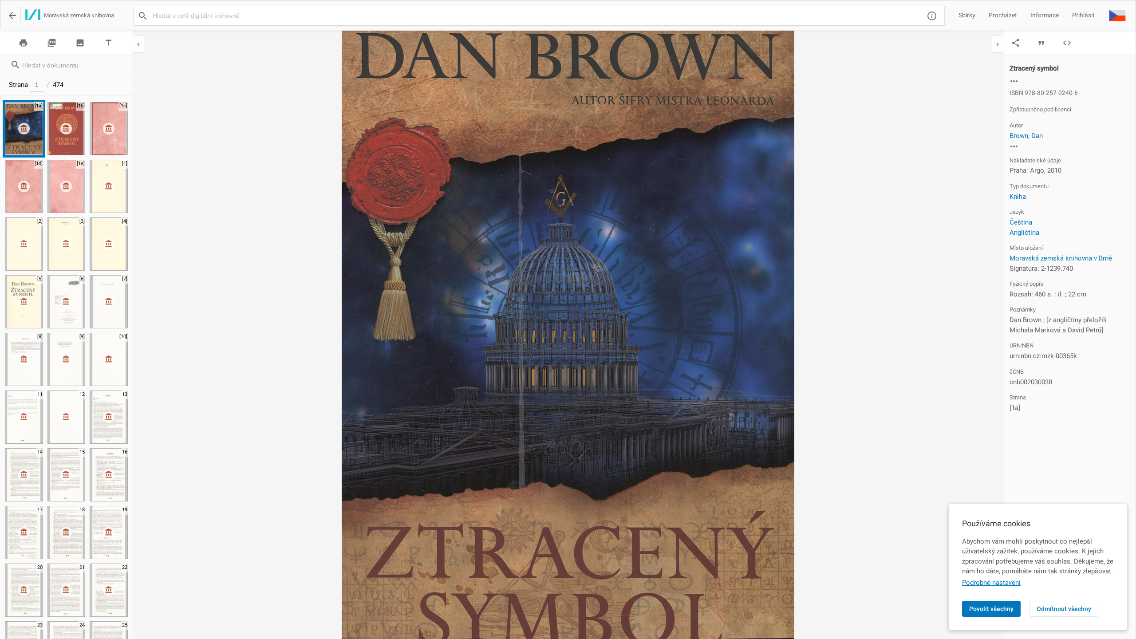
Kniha (1018, 197)
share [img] (1015, 42)
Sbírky (966, 15)
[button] (1117, 15)
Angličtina (1024, 233)
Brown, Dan (1026, 136)
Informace (1044, 15)
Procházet (1003, 15)
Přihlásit (1083, 15)
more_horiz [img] (1014, 81)
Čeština (1021, 222)
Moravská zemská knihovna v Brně (1061, 258)
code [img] (1067, 42)
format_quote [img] (1041, 42)
